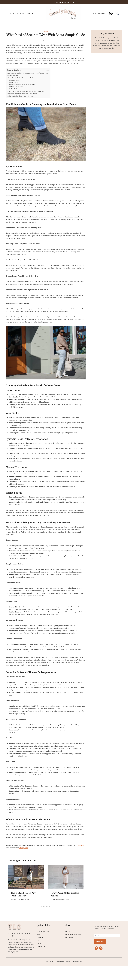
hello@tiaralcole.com (15, 936)
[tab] (43, 906)
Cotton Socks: (15, 80)
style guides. (23, 848)
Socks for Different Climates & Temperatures (23, 93)
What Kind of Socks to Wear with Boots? (21, 96)
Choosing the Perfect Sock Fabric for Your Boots (23, 78)
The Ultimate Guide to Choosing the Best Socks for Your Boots (28, 73)
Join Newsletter (99, 14)
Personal (40, 937)
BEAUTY (30, 14)
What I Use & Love (43, 931)
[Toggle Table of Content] (46, 70)
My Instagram (69, 937)
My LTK (67, 931)
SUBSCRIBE (100, 941)
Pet (38, 940)
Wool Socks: (14, 82)
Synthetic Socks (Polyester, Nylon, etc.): (23, 84)
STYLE (11, 14)
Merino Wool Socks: (17, 86)
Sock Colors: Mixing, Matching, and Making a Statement (26, 91)
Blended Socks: (15, 89)
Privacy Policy (41, 946)
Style (46, 31)
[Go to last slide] (11, 885)
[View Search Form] (117, 14)
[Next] (80, 885)
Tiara (14, 899)
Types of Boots (13, 75)
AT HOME (20, 14)
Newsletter (81, 845)
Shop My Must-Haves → (64, 2)
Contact (39, 943)
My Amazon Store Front (73, 934)
